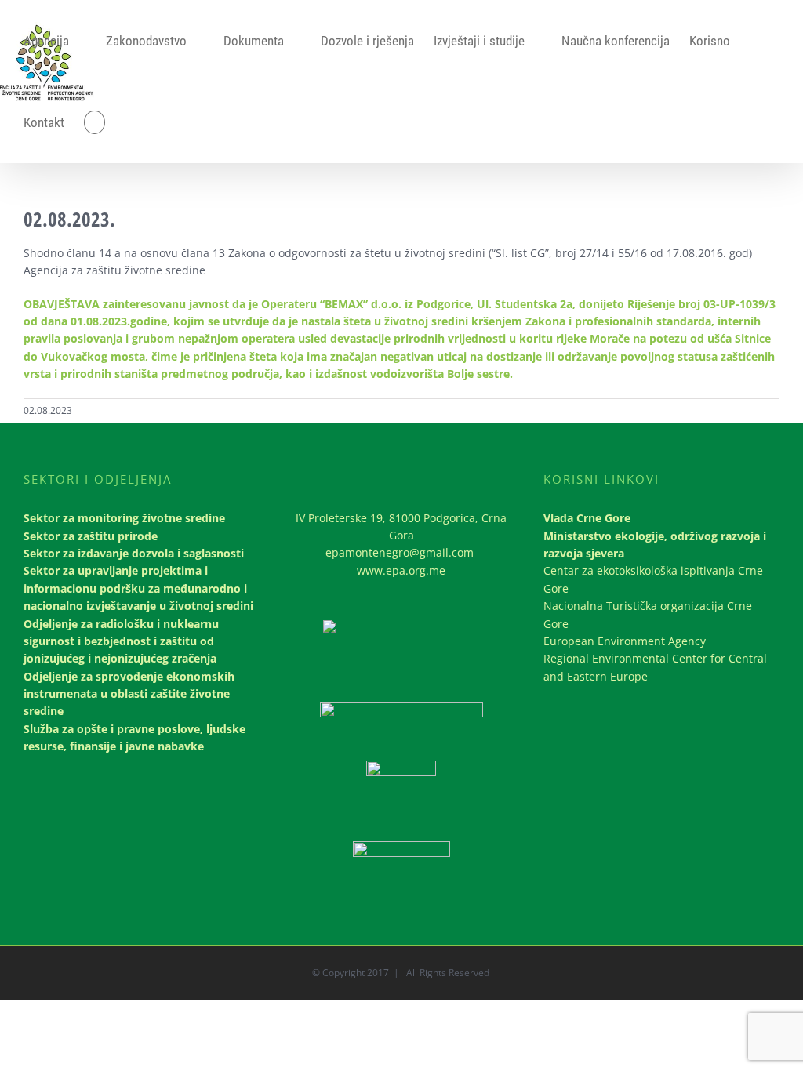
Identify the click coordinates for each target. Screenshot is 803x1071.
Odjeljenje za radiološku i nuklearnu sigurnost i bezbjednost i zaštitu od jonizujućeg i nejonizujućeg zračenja (121, 641)
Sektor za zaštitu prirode (91, 535)
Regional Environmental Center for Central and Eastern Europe (655, 667)
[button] (94, 122)
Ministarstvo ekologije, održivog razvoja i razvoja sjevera (654, 544)
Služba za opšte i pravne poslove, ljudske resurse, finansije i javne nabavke (134, 737)
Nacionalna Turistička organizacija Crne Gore (647, 614)
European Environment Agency (624, 641)
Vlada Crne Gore (586, 517)
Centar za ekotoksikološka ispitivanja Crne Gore (653, 579)
